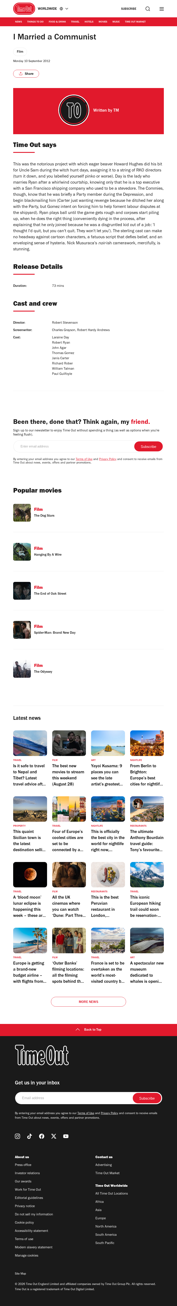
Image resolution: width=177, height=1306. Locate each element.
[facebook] (41, 1136)
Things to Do (35, 22)
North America (105, 1227)
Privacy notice (25, 1206)
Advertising (103, 1165)
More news (88, 1002)
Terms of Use (84, 459)
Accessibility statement (31, 1231)
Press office (23, 1165)
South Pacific (104, 1243)
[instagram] (17, 1136)
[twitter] (53, 1136)
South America (106, 1235)
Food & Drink (57, 22)
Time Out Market (135, 22)
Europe (100, 1218)
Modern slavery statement (33, 1247)
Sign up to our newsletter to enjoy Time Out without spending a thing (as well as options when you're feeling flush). (86, 433)
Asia (98, 1210)
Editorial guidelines (29, 1198)
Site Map (20, 1274)
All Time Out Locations (111, 1194)
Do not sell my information (34, 1214)
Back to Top (92, 1030)
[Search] (147, 8)
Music (116, 22)
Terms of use (24, 1239)
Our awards (23, 1182)
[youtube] (65, 1136)
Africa (99, 1202)
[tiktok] (29, 1136)
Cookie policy (24, 1223)
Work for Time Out (28, 1190)
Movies (103, 22)
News (18, 22)
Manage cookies (26, 1256)
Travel (75, 22)
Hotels (89, 22)
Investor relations (27, 1173)
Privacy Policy (107, 459)
